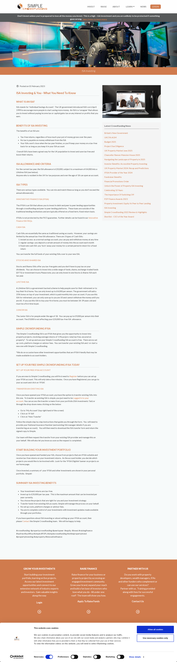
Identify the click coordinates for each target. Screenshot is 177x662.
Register (73, 376)
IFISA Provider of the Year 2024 (118, 172)
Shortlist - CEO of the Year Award (119, 216)
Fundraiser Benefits (113, 177)
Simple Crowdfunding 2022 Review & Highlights (125, 212)
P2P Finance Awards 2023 (116, 199)
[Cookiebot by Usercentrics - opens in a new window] (16, 657)
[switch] (74, 657)
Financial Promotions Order (116, 181)
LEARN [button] (129, 6)
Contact (26, 521)
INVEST (91, 6)
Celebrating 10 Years (113, 190)
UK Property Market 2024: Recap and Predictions (126, 168)
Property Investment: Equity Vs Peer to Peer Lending (127, 203)
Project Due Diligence (114, 146)
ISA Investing (110, 208)
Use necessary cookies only (155, 638)
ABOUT (116, 6)
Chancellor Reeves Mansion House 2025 (122, 155)
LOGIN (155, 6)
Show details (135, 657)
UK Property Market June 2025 (118, 150)
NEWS (143, 6)
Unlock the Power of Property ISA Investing (123, 186)
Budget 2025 (110, 142)
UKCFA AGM (110, 137)
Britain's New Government (116, 133)
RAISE (104, 6)
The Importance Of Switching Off (119, 194)
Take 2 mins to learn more (94, 19)
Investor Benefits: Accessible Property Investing (125, 164)
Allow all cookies (155, 629)
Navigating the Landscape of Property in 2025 (124, 159)
